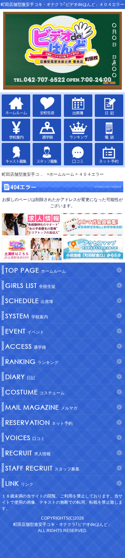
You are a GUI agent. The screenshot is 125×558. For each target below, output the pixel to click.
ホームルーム (35, 270)
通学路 (25, 346)
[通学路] (47, 130)
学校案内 (26, 316)
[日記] (109, 105)
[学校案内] (16, 130)
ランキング (31, 361)
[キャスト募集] (16, 154)
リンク (19, 483)
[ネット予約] (109, 154)
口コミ (25, 437)
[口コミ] (78, 154)
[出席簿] (78, 105)
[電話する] (109, 130)
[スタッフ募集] (47, 154)
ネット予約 (39, 422)
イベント (24, 331)
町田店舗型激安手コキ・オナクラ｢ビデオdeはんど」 (62, 524)
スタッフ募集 (42, 468)
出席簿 (29, 300)
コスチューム (35, 392)
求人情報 (28, 453)
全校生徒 (30, 285)
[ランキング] (78, 130)
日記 (20, 377)
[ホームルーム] (16, 105)
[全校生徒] (47, 105)
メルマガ (41, 407)
